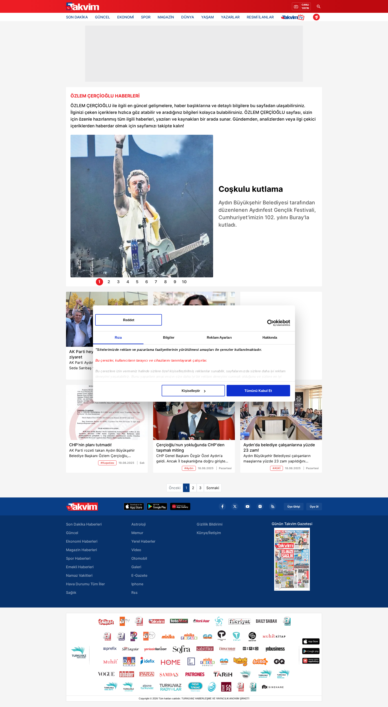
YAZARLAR (230, 17)
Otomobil (139, 558)
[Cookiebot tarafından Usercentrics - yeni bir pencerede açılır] (270, 322)
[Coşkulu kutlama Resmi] (142, 206)
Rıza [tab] (118, 337)
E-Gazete (139, 575)
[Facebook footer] (222, 506)
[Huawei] (180, 506)
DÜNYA (187, 17)
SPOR (145, 17)
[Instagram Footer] (260, 506)
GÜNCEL (102, 17)
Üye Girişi (293, 506)
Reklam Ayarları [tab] (219, 337)
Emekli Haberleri (80, 567)
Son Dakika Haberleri (84, 524)
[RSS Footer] (272, 506)
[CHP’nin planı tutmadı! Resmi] (107, 412)
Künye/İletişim (209, 532)
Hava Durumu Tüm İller (85, 584)
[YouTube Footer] (247, 506)
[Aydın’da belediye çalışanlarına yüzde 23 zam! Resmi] (281, 412)
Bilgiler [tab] (168, 337)
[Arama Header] (318, 6)
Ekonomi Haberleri (81, 541)
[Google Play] (157, 506)
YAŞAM (207, 17)
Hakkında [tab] (269, 337)
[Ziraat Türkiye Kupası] (316, 17)
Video (136, 550)
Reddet (128, 320)
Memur (137, 532)
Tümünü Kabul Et (258, 391)
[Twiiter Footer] (234, 506)
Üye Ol (314, 506)
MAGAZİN (166, 17)
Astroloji (138, 524)
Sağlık (71, 592)
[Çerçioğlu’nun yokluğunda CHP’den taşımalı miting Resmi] (194, 412)
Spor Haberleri (78, 558)
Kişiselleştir (191, 391)
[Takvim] (82, 6)
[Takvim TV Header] (293, 17)
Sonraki (212, 488)
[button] (75, 209)
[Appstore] (134, 506)
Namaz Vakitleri (79, 575)
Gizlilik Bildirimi (210, 524)
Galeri (136, 567)
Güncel (72, 532)
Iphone (137, 584)
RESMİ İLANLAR (260, 17)
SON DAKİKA (77, 17)
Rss (134, 592)
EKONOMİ (125, 17)
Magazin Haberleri (81, 550)
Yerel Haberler (143, 541)
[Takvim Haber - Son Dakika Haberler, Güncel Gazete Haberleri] (82, 506)
